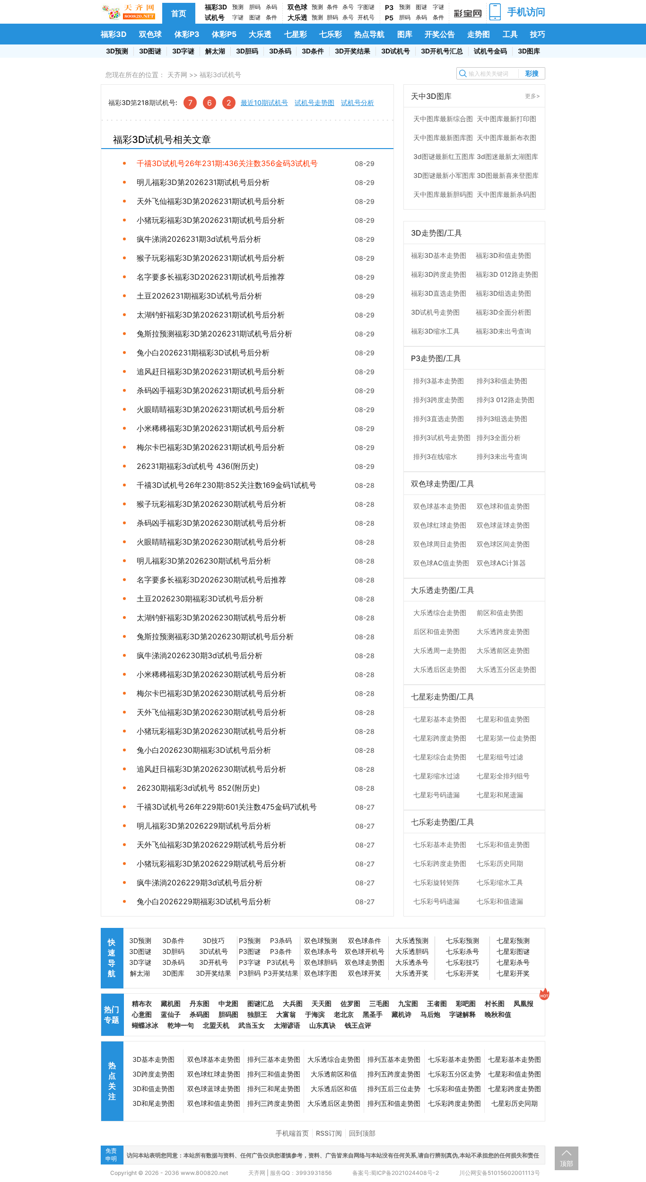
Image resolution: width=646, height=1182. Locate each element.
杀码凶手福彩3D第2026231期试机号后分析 (211, 390)
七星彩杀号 (513, 962)
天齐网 (177, 75)
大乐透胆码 (411, 951)
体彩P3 (187, 34)
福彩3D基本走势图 (438, 255)
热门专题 (111, 1014)
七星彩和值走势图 (503, 719)
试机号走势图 (314, 102)
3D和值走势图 (153, 1089)
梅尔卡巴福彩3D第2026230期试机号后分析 (211, 693)
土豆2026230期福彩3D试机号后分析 (200, 598)
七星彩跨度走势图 (439, 738)
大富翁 (286, 1014)
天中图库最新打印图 (506, 119)
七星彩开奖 (513, 973)
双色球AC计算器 (501, 563)
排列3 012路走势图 (505, 400)
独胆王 (257, 1014)
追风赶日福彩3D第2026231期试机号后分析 (211, 371)
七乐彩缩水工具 (500, 882)
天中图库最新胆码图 (443, 194)
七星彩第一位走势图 (506, 738)
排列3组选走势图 (502, 419)
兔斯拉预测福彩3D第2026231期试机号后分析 (214, 333)
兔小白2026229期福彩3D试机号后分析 (204, 901)
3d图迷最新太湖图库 (507, 156)
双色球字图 (320, 973)
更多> (532, 95)
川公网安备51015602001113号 (499, 1172)
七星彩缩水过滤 (436, 776)
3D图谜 (150, 51)
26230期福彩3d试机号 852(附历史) (198, 788)
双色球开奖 (364, 973)
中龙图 (228, 1003)
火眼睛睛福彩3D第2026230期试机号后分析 (211, 542)
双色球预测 (320, 940)
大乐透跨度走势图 (503, 631)
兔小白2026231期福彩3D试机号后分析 (203, 352)
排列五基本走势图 (393, 1059)
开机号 (366, 17)
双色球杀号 (320, 951)
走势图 (478, 34)
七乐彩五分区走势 (454, 1074)
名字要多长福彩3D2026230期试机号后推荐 (211, 579)
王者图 (437, 1003)
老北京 (344, 1014)
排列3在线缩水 (435, 456)
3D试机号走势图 (435, 312)
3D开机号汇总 (442, 51)
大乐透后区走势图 (439, 669)
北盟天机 (216, 1025)
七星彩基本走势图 (439, 719)
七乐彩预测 (462, 940)
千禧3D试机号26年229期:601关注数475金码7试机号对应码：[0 (227, 807)
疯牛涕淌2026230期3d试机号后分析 (199, 655)
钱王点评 (358, 1025)
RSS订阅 (329, 1133)
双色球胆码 (320, 962)
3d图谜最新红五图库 (444, 156)
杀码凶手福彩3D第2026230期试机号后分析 (211, 523)
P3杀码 (281, 940)
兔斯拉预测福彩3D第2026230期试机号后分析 (215, 636)
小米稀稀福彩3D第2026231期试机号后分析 (211, 428)
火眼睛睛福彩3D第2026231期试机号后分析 (211, 409)
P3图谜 (250, 951)
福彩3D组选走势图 (503, 293)
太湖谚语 (287, 1025)
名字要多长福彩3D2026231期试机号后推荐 (211, 277)
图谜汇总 (260, 1003)
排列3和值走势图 (502, 381)
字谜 (238, 17)
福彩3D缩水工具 (435, 331)
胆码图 (228, 1014)
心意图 (142, 1014)
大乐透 (297, 17)
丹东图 (200, 1003)
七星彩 (295, 34)
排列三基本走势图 (273, 1059)
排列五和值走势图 (393, 1103)
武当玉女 (251, 1025)
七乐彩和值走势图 (503, 844)
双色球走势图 (364, 962)
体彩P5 (224, 34)
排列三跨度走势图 (273, 1103)
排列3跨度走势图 (438, 400)
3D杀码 (280, 51)
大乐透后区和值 (334, 1089)
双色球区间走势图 (503, 544)
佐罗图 (350, 1003)
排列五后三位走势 (393, 1089)
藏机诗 (401, 1014)
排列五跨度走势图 (393, 1074)
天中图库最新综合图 (443, 119)
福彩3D (216, 7)
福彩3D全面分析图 (503, 312)
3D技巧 (213, 940)
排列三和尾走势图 (273, 1089)
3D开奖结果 (352, 51)
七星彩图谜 (513, 951)
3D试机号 (395, 51)
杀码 (271, 6)
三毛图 (379, 1003)
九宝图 (408, 1003)
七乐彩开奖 (462, 973)
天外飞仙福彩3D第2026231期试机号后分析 (211, 201)
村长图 (495, 1003)
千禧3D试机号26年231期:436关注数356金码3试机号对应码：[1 (227, 163)
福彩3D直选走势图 (438, 293)
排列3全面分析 (499, 437)
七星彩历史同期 (514, 1103)
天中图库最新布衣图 (506, 137)
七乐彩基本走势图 (439, 844)
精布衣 (142, 1003)
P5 (389, 18)
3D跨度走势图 (153, 1074)
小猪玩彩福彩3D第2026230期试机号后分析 (211, 731)
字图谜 (366, 6)
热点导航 (369, 34)
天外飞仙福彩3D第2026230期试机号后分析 (211, 712)
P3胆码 (250, 973)
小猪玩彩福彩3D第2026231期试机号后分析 (211, 220)
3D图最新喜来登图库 (508, 175)
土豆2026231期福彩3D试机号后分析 (199, 295)
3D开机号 (213, 962)
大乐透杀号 (411, 962)
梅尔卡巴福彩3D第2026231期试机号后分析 (211, 447)
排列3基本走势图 (438, 381)
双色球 (297, 7)
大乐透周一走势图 (439, 650)
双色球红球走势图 (439, 525)
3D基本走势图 (153, 1059)
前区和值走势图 (500, 613)
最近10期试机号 (264, 102)
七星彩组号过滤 (500, 757)
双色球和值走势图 (503, 506)
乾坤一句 (180, 1025)
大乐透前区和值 (334, 1074)
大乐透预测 (411, 940)
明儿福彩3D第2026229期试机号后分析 (204, 825)
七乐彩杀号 (462, 951)
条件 (271, 17)
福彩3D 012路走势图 (507, 274)
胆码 (255, 6)
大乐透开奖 (411, 973)
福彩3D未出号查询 (503, 331)
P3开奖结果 (280, 973)
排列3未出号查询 (502, 456)
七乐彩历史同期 (500, 863)
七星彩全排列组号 (503, 776)
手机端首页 (292, 1133)
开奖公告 (440, 34)
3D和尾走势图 (153, 1103)
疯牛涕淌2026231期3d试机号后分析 (199, 239)
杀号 (348, 6)
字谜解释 (462, 1014)
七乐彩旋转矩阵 (436, 882)
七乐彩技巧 (462, 962)
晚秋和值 (498, 1014)
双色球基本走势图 (439, 506)
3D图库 (529, 51)
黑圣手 (373, 1014)
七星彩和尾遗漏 (500, 795)
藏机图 (171, 1003)
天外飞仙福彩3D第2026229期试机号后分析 (211, 844)
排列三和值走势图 (273, 1074)
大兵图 (293, 1003)
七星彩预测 (513, 940)
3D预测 (117, 51)
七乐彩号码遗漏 (436, 901)
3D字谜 (183, 51)
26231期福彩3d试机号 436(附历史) (198, 466)
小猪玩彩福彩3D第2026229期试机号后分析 (211, 863)
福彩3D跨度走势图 (438, 274)
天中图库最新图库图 (443, 137)
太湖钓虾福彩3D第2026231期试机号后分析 (211, 314)
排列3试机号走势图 (442, 437)
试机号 (215, 17)
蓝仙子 (171, 1014)
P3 (389, 7)
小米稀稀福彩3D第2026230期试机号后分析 (211, 674)
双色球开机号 (364, 951)
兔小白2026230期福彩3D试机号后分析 (204, 750)
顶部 (566, 1163)
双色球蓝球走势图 (503, 525)
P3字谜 (250, 962)
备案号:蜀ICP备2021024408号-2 (395, 1172)
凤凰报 (523, 1003)
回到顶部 (362, 1133)
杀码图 (200, 1014)
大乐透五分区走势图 (506, 669)
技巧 (537, 34)
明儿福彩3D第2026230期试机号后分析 (204, 560)
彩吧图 (466, 1003)
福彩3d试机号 (220, 75)
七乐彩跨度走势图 (439, 863)
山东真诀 (322, 1025)
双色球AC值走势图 (441, 563)
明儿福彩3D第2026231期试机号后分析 (203, 182)
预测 (238, 6)
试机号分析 (357, 102)
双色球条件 (364, 940)
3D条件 (313, 51)
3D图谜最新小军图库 (444, 175)
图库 (404, 34)
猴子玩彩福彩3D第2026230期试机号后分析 (211, 504)
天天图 (322, 1003)
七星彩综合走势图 (439, 757)
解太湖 (215, 51)
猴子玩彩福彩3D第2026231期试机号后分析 (211, 258)
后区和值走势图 (436, 631)
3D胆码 (247, 51)
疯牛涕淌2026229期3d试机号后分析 (199, 882)
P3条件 (281, 951)
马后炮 (430, 1014)
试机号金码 (490, 51)
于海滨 (315, 1014)
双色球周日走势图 (439, 544)
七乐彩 (330, 34)
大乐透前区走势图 (503, 650)
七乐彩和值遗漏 (500, 901)
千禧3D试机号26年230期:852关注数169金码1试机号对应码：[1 (226, 485)
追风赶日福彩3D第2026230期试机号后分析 (211, 769)
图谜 (255, 17)
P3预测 (250, 940)
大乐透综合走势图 (439, 613)
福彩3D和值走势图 (503, 255)
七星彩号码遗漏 (436, 795)
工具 (510, 34)
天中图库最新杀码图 (506, 194)
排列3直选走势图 (438, 419)
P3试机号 (281, 962)
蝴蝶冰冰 (145, 1025)
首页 (178, 13)
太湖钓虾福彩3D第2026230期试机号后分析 (211, 617)
